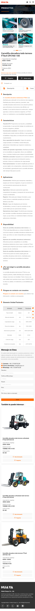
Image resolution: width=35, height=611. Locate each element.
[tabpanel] (17, 33)
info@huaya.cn (19, 365)
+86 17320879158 (14, 363)
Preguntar (9, 78)
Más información (17, 457)
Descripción (10, 88)
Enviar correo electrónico (26, 78)
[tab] (17, 50)
